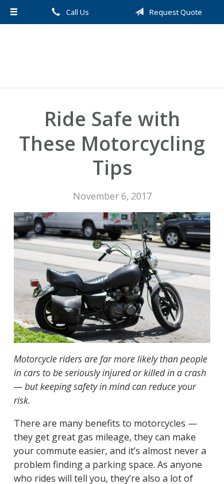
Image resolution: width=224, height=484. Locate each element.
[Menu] (14, 12)
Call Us (76, 12)
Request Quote (175, 12)
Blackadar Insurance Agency (112, 56)
